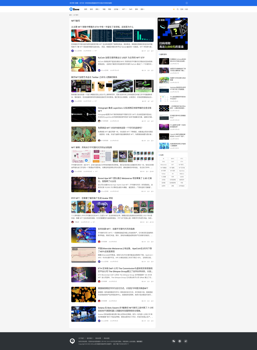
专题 (104, 9)
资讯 (97, 9)
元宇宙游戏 (173, 180)
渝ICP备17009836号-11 (121, 344)
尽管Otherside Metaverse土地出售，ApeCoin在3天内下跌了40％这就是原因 (125, 250)
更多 (142, 9)
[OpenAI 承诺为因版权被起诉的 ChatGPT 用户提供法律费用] (164, 136)
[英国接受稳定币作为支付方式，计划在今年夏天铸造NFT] (83, 294)
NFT (123, 9)
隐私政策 (98, 338)
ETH (182, 161)
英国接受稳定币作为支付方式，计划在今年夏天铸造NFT (123, 288)
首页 (85, 9)
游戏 (172, 186)
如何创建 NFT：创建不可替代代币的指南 (116, 229)
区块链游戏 (173, 183)
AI (163, 158)
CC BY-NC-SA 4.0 (105, 341)
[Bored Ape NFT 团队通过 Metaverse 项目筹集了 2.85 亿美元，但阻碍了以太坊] (83, 184)
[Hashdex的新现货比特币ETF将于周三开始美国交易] (164, 89)
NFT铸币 (163, 170)
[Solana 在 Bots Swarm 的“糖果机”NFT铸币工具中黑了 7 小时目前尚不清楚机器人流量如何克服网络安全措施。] (83, 314)
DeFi (130, 9)
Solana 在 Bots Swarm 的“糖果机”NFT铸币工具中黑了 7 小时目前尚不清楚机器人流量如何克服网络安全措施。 (125, 309)
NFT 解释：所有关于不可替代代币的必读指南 (91, 147)
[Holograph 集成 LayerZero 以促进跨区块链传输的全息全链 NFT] (83, 114)
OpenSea (181, 170)
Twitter (163, 173)
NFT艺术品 (182, 167)
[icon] (174, 341)
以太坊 (182, 177)
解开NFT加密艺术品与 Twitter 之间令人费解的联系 (94, 77)
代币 (172, 177)
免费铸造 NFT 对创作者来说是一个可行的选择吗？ (120, 128)
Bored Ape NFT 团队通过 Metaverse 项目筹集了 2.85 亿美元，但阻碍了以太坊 (125, 179)
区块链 (163, 183)
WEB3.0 (182, 173)
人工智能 (163, 177)
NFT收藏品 (164, 167)
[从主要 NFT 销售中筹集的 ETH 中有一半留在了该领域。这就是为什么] (112, 35)
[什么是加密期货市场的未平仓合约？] (164, 99)
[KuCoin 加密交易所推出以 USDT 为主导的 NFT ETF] (83, 64)
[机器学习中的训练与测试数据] (164, 80)
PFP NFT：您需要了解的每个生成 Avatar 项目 (92, 198)
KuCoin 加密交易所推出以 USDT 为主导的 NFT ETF (121, 57)
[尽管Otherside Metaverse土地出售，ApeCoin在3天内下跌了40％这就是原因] (83, 254)
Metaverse (164, 164)
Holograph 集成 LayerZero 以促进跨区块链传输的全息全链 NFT (124, 109)
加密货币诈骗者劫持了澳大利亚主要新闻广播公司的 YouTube (178, 70)
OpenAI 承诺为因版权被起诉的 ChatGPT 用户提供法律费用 (177, 136)
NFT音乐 (172, 170)
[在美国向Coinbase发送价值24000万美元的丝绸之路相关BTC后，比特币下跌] (164, 61)
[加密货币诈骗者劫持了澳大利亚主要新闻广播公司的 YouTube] (164, 71)
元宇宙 (116, 9)
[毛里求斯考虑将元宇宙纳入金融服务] (164, 146)
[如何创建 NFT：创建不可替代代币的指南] (83, 235)
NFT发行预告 (182, 164)
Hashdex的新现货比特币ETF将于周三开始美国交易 (178, 89)
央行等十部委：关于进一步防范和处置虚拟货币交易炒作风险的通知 (90, 3)
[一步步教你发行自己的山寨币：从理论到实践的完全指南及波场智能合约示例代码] (164, 108)
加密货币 (181, 180)
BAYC (172, 158)
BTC (182, 158)
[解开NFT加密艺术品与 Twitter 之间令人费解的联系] (112, 86)
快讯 (91, 9)
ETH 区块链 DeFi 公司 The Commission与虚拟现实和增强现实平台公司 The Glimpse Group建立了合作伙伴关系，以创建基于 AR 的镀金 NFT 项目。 (125, 270)
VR (172, 173)
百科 (136, 9)
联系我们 (90, 338)
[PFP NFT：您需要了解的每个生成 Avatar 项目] (112, 207)
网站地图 (106, 338)
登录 (181, 9)
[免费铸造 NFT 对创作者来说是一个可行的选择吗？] (83, 134)
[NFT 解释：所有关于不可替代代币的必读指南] (112, 156)
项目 (109, 9)
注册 (186, 9)
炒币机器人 (182, 186)
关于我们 (81, 338)
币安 (182, 183)
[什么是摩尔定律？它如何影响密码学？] (164, 127)
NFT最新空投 (173, 167)
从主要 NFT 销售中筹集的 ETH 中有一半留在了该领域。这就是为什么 (102, 27)
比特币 (163, 186)
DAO (163, 161)
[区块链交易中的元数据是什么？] (164, 118)
